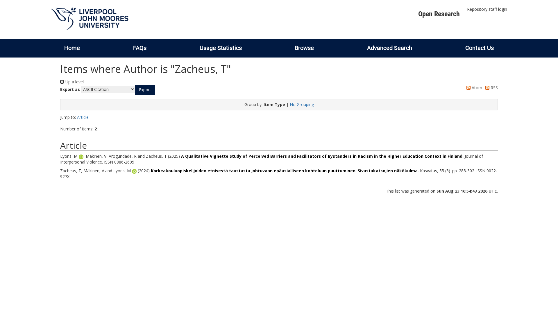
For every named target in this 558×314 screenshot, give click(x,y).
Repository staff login (487, 9)
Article (83, 117)
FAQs (139, 47)
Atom (476, 87)
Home (72, 47)
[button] (145, 90)
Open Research (439, 14)
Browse (304, 47)
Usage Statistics (221, 47)
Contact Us (479, 47)
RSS (493, 87)
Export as (70, 89)
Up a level (74, 82)
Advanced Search (389, 47)
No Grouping (302, 104)
